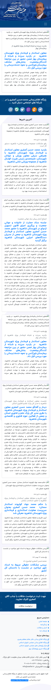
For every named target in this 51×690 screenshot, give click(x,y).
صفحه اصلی (43, 621)
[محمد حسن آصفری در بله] (16, 109)
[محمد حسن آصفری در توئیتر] (22, 109)
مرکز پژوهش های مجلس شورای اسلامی (33, 645)
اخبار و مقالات (42, 628)
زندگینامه (43, 625)
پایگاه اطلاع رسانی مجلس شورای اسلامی (33, 642)
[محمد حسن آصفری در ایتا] (34, 109)
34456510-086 (37, 660)
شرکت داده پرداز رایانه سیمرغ (19, 680)
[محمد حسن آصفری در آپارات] (10, 109)
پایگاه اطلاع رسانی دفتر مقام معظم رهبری (32, 639)
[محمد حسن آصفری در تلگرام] (40, 109)
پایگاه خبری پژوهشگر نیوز (38, 649)
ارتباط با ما (43, 631)
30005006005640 (30, 663)
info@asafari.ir (28, 666)
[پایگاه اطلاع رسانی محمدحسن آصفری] (15, 10)
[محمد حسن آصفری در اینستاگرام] (28, 109)
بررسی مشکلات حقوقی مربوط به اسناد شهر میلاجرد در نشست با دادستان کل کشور (25, 568)
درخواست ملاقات (25, 606)
